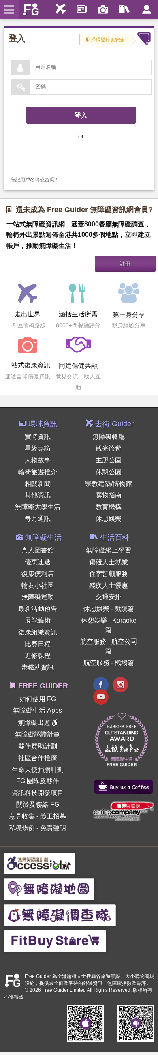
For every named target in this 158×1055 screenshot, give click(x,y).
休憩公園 (109, 471)
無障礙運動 (37, 596)
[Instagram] (120, 685)
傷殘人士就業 (108, 562)
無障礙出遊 (35, 722)
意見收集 (22, 816)
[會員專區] (146, 9)
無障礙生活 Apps (37, 710)
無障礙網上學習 (108, 550)
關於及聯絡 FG (37, 804)
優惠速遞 (38, 562)
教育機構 (109, 506)
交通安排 (109, 596)
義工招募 (53, 816)
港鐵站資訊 (37, 667)
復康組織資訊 (37, 632)
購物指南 (109, 495)
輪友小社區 (37, 585)
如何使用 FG (37, 699)
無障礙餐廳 (108, 436)
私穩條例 (22, 828)
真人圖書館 (37, 550)
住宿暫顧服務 (108, 573)
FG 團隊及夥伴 (37, 781)
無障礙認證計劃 (37, 734)
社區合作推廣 (37, 757)
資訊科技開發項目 (38, 792)
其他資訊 (38, 495)
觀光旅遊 (109, 448)
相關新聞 (38, 483)
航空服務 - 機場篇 (108, 662)
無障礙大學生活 (37, 506)
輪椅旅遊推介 (37, 471)
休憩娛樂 (109, 518)
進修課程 (38, 655)
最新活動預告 (37, 608)
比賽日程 (38, 643)
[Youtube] (101, 697)
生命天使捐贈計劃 (38, 769)
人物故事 (38, 460)
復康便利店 (37, 573)
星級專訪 (38, 448)
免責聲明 (53, 828)
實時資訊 (38, 436)
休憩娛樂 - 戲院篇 (108, 608)
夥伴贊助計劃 (37, 746)
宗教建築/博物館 (108, 483)
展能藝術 (38, 620)
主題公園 (109, 460)
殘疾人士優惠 (108, 585)
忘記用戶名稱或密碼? (34, 180)
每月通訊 (38, 518)
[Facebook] (101, 685)
